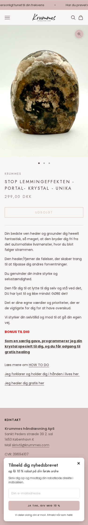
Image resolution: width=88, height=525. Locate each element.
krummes (13, 174)
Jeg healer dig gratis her (24, 383)
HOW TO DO (39, 365)
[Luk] (78, 463)
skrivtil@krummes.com (30, 445)
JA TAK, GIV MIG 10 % (44, 505)
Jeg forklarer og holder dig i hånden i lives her (42, 374)
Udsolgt (44, 212)
